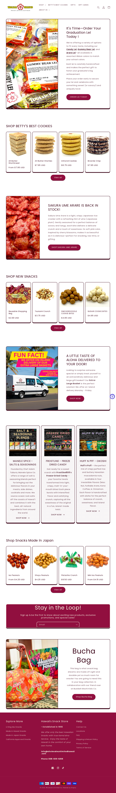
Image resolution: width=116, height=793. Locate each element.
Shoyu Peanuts (42, 575)
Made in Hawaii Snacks (16, 731)
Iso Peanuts (14, 575)
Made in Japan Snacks (16, 735)
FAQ (78, 735)
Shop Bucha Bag (84, 696)
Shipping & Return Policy (87, 739)
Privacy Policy (82, 743)
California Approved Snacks (18, 739)
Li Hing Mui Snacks (14, 727)
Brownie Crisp (94, 161)
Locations (80, 731)
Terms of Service (83, 748)
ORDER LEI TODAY (78, 97)
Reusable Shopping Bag (18, 312)
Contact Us (81, 727)
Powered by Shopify (69, 788)
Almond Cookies (69, 161)
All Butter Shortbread (14, 162)
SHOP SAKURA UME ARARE (64, 247)
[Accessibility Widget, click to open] (112, 396)
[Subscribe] (76, 625)
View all (58, 177)
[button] (42, 4)
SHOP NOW (75, 398)
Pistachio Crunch (69, 575)
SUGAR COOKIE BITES (97, 311)
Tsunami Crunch (42, 311)
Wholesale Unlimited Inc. (54, 788)
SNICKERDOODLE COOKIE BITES (69, 312)
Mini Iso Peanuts (95, 575)
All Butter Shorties (43, 161)
